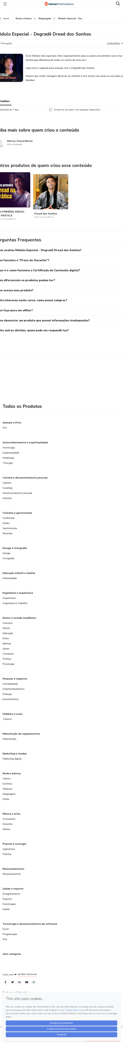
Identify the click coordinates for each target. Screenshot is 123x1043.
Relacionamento (12, 874)
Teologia (8, 463)
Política (7, 659)
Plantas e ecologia (14, 844)
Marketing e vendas (15, 753)
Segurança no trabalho (15, 603)
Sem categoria (12, 954)
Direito (6, 628)
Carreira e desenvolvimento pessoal (25, 477)
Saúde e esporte (13, 888)
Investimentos (11, 699)
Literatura (8, 654)
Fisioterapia (9, 904)
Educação (8, 633)
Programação (10, 934)
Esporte (7, 899)
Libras (6, 648)
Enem (6, 638)
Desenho (8, 824)
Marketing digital (12, 759)
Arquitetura (9, 598)
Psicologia (8, 664)
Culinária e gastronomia (17, 513)
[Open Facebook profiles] (5, 982)
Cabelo (7, 778)
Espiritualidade (11, 453)
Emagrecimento (11, 894)
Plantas (7, 854)
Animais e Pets (12, 422)
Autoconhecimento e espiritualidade (25, 442)
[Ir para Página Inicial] (61, 3)
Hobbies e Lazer (13, 714)
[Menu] (5, 3)
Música (6, 829)
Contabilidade (10, 684)
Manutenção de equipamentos (21, 734)
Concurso (8, 623)
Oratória (7, 498)
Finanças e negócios (15, 679)
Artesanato (9, 819)
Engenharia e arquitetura (18, 593)
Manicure (7, 789)
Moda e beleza (12, 773)
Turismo (7, 719)
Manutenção (9, 739)
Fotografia (8, 558)
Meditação (8, 458)
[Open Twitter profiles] (12, 982)
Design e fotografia (15, 548)
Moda (6, 799)
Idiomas (7, 643)
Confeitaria (8, 518)
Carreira (7, 483)
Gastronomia (10, 528)
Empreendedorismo (14, 689)
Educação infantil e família (19, 573)
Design (6, 553)
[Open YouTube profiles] (26, 982)
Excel (6, 929)
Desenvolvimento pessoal (17, 493)
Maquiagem (9, 794)
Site (5, 939)
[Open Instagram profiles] (33, 982)
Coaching (7, 488)
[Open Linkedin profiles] (19, 982)
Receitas (7, 533)
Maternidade (10, 578)
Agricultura (9, 849)
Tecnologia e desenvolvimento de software (30, 924)
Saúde (6, 909)
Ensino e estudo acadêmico (19, 618)
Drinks (6, 523)
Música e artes (11, 814)
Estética (7, 783)
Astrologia (9, 447)
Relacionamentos (13, 869)
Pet (5, 428)
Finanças (7, 694)
